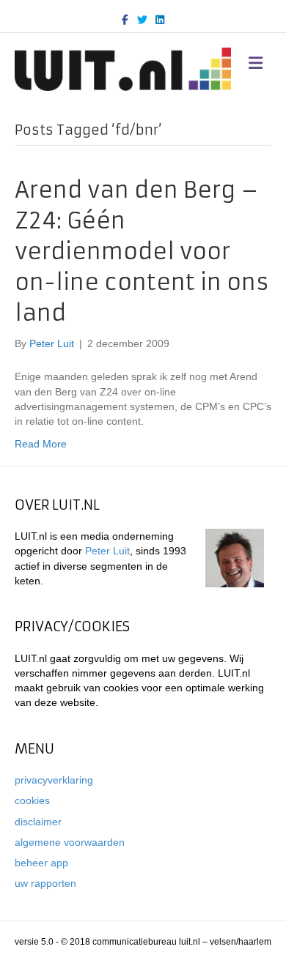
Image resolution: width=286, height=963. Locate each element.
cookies (32, 800)
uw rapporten (45, 883)
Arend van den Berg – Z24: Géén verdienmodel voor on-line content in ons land (142, 251)
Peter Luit (107, 551)
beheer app (41, 863)
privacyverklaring (54, 780)
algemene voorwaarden (70, 842)
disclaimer (38, 822)
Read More (41, 444)
